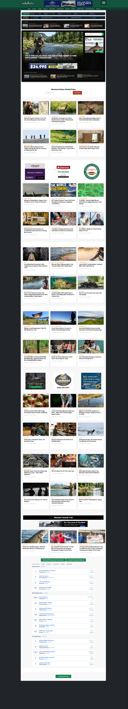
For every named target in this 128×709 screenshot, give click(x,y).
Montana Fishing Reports (58, 262)
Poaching (81, 291)
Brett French (27, 326)
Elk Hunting (82, 116)
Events (53, 469)
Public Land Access (56, 326)
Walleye (49, 564)
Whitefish (70, 564)
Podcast (45, 8)
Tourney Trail (80, 8)
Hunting (34, 8)
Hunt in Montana (28, 145)
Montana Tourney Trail (57, 545)
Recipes (73, 8)
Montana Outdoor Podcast (58, 198)
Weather (67, 8)
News (80, 469)
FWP (25, 262)
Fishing (39, 8)
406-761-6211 (63, 175)
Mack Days (25, 545)
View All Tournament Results (76, 560)
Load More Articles (63, 676)
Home (29, 8)
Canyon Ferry (55, 291)
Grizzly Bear (27, 116)
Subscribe (77, 92)
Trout (63, 564)
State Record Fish (90, 8)
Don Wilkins (82, 227)
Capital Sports (83, 262)
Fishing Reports (28, 198)
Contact (98, 8)
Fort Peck (81, 355)
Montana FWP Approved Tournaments (53, 560)
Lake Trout (56, 564)
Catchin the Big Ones (84, 145)
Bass (43, 564)
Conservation (55, 116)
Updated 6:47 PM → (101, 13)
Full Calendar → (101, 17)
